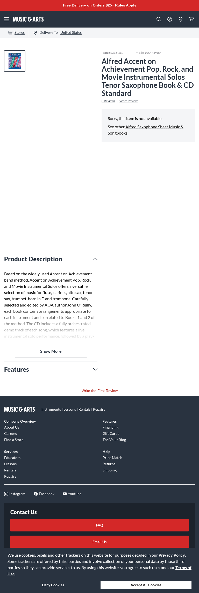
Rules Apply (125, 5)
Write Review (128, 101)
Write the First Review (100, 391)
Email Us (99, 541)
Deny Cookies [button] (53, 585)
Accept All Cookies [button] (146, 585)
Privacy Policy (172, 554)
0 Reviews (108, 101)
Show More (51, 351)
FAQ (99, 525)
